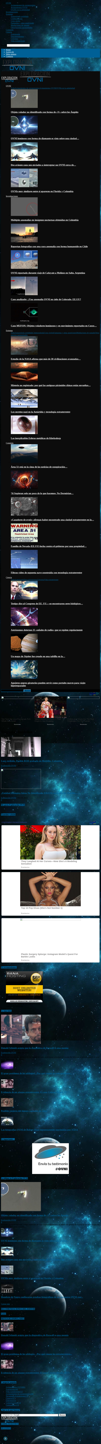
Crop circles (15, 21)
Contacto (9, 56)
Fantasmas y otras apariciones (22, 23)
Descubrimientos (17, 36)
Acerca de (10, 52)
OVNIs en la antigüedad (20, 10)
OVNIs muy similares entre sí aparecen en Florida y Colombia (42, 191)
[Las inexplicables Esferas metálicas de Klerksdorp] (24, 433)
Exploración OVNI (8, 766)
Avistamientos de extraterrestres (23, 5)
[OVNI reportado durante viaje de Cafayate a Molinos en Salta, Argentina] (24, 268)
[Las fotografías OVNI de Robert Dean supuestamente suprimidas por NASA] (7, 1125)
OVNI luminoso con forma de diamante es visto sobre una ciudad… (45, 138)
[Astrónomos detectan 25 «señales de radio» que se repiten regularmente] (24, 625)
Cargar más (5, 1304)
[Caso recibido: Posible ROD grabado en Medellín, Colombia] (21, 756)
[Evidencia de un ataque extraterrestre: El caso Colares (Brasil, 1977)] (7, 1087)
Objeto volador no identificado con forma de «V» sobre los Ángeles (44, 112)
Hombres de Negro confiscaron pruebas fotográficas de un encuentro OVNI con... (42, 1297)
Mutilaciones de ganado (20, 25)
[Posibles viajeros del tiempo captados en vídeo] (7, 1106)
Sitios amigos (11, 54)
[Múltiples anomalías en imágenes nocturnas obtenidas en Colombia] (24, 215)
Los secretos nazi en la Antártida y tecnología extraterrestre (40, 412)
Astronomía (15, 34)
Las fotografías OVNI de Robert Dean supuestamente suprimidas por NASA (39, 1129)
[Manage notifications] (5, 1439)
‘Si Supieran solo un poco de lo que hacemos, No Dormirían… (42, 493)
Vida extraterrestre (18, 41)
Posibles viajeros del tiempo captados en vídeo (24, 1111)
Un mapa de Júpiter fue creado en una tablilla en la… (38, 656)
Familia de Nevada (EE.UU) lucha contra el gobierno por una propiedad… (49, 546)
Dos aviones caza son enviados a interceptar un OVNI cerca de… (43, 165)
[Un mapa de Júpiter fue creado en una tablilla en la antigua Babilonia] (24, 652)
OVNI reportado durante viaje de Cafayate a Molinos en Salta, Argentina (48, 273)
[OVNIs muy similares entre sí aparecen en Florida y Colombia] (24, 186)
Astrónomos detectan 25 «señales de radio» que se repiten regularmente (47, 630)
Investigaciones (12, 12)
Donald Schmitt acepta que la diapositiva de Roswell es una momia (34, 1048)
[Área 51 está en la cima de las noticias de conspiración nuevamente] (24, 462)
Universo (14, 39)
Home (8, 50)
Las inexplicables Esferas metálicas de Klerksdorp (36, 438)
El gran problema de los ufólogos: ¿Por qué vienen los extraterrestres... (36, 1073)
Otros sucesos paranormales (21, 28)
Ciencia (9, 32)
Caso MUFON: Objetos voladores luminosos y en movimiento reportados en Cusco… (54, 325)
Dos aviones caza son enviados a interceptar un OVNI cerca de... (33, 1259)
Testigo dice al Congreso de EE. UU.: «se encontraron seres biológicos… (47, 603)
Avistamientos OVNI (19, 7)
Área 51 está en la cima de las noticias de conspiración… (39, 467)
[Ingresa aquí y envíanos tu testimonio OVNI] (50, 1173)
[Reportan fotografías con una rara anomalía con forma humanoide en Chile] (24, 242)
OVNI (8, 3)
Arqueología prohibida (19, 16)
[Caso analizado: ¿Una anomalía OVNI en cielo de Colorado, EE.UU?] (24, 294)
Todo (13, 88)
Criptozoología (16, 19)
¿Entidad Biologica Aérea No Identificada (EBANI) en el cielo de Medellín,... (39, 793)
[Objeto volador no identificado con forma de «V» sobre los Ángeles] (24, 107)
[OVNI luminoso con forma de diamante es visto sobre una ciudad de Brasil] (24, 134)
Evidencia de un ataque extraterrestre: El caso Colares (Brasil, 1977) (35, 1092)
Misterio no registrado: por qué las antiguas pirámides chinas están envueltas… (51, 385)
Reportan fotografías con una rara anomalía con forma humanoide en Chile (49, 246)
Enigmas (9, 14)
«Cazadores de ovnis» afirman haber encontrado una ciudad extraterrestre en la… (52, 519)
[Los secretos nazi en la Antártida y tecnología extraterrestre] (24, 407)
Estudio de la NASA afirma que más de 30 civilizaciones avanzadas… (46, 359)
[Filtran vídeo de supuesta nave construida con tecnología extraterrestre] (24, 568)
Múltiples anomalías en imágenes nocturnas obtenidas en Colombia (45, 220)
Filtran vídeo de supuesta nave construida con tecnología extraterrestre (46, 572)
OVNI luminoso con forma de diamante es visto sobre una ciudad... (35, 1240)
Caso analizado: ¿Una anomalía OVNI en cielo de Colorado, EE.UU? (46, 299)
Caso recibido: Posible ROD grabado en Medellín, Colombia (31, 761)
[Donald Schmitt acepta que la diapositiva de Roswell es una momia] (21, 1043)
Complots (9, 30)
